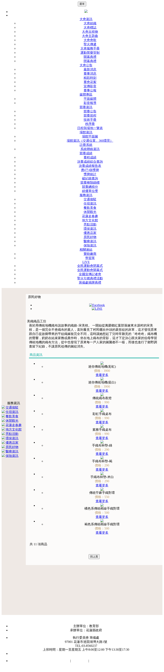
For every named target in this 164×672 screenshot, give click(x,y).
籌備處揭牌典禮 (90, 282)
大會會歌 (90, 40)
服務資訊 (86, 195)
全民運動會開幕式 (90, 270)
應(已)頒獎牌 (90, 170)
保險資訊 (90, 245)
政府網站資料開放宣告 (106, 660)
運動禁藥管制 (90, 52)
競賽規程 (90, 115)
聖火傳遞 (90, 44)
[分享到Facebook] (97, 305)
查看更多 (102, 375)
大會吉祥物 (90, 31)
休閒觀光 (90, 212)
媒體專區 (86, 94)
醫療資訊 (90, 241)
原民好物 (90, 237)
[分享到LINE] (97, 308)
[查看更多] (102, 363)
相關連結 (86, 249)
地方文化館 (90, 220)
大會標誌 (90, 27)
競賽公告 (90, 111)
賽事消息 (90, 73)
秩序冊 (90, 124)
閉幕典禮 (90, 61)
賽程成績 (90, 157)
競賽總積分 (90, 186)
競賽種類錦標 (90, 182)
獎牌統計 (90, 174)
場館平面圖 (90, 136)
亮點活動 (90, 224)
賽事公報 (90, 90)
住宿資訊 (90, 203)
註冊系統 (86, 144)
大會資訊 (86, 19)
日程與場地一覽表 (90, 128)
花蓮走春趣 (90, 216)
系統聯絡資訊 (90, 149)
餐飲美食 (90, 207)
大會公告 (86, 65)
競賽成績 (86, 153)
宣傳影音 (90, 86)
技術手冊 (90, 119)
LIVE (86, 262)
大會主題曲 (90, 36)
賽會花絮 (90, 82)
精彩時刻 (90, 77)
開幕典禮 (90, 56)
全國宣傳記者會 (90, 274)
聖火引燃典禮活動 (90, 278)
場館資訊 (86, 132)
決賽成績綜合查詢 (90, 161)
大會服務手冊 (90, 48)
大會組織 (90, 23)
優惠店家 (90, 233)
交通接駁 (90, 199)
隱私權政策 (80, 660)
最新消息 (90, 69)
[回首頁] (86, 11)
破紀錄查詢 (90, 178)
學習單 (90, 258)
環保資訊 (90, 228)
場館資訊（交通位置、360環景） (90, 140)
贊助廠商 (90, 253)
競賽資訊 (86, 107)
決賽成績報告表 (90, 165)
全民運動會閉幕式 (90, 265)
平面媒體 (90, 98)
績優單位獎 (90, 191)
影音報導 (90, 103)
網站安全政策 (59, 660)
